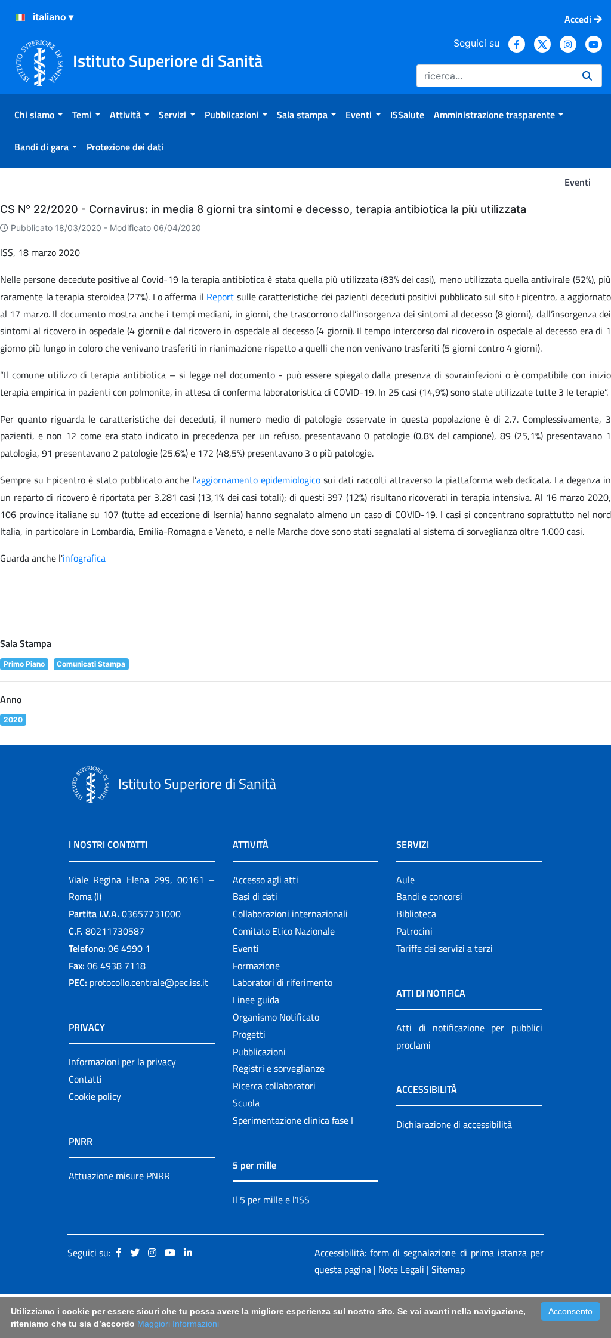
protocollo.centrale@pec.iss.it (149, 982)
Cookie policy (95, 1096)
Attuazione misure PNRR (119, 1176)
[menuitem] (38, 115)
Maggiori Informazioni (178, 1323)
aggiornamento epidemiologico (258, 480)
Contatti (85, 1079)
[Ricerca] (587, 75)
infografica (84, 558)
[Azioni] (20, 17)
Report (221, 296)
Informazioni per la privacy (122, 1062)
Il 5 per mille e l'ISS (271, 1199)
